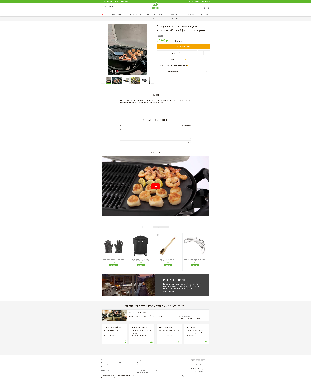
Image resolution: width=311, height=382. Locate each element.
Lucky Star (200, 371)
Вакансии (157, 368)
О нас (156, 364)
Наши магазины (195, 1)
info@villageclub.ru (185, 316)
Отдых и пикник (105, 370)
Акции (174, 366)
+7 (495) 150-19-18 (108, 6)
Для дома (173, 14)
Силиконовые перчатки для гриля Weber (113, 259)
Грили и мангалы (117, 14)
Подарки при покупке (142, 372)
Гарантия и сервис (141, 366)
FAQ (138, 368)
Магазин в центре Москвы (138, 312)
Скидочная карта (141, 370)
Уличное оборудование (155, 14)
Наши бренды (158, 366)
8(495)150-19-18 (187, 315)
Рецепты (174, 364)
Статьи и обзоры (125, 1)
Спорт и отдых (189, 14)
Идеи (116, 1)
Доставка (207, 1)
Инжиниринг (205, 14)
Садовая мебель (135, 14)
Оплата (139, 364)
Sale (102, 14)
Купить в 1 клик (178, 53)
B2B (156, 370)
